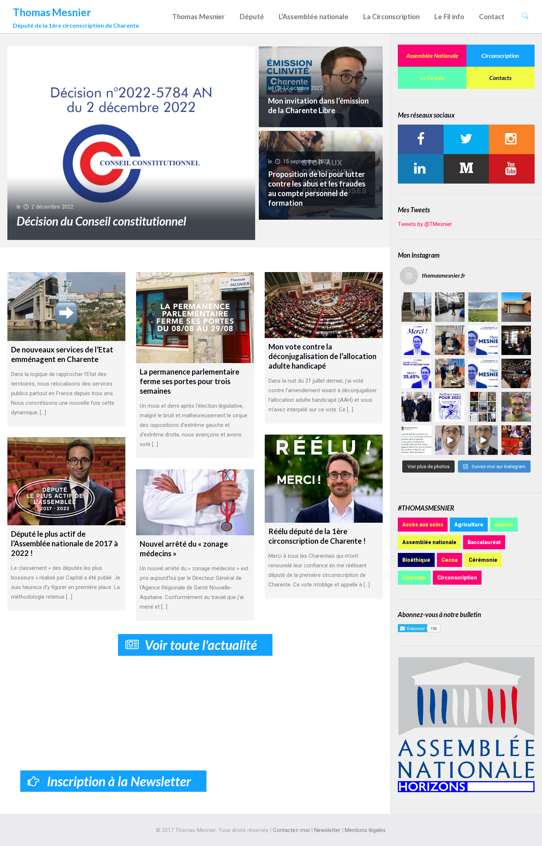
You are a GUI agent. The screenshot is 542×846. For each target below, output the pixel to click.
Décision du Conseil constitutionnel (101, 221)
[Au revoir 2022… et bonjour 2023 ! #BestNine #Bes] (483, 406)
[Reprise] (516, 307)
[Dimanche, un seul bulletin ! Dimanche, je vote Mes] (483, 373)
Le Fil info (432, 77)
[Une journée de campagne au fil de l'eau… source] (416, 406)
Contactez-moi (291, 830)
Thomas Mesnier (76, 16)
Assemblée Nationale (432, 55)
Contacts (500, 77)
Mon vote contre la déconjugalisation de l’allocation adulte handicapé (322, 356)
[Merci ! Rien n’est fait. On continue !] (416, 373)
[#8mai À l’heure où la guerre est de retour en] (416, 307)
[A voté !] (450, 340)
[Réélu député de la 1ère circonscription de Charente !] (323, 479)
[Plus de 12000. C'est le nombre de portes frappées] (483, 340)
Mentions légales (365, 830)
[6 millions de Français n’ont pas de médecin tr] (450, 440)
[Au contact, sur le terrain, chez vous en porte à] (516, 340)
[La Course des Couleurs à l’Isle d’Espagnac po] (516, 406)
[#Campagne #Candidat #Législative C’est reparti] (416, 440)
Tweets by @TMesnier (425, 224)
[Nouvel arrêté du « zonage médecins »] (195, 502)
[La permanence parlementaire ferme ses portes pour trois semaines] (195, 317)
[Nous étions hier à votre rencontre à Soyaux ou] (516, 373)
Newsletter (327, 830)
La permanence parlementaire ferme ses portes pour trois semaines (189, 381)
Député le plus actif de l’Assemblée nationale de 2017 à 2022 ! (64, 543)
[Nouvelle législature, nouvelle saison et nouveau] (483, 440)
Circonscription (500, 55)
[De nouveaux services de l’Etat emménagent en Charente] (66, 306)
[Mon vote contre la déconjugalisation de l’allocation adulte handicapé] (323, 305)
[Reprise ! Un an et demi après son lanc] (450, 307)
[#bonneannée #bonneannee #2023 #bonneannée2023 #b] (450, 406)
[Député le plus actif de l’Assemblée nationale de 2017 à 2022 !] (66, 481)
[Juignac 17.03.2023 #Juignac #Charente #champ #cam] (483, 307)
